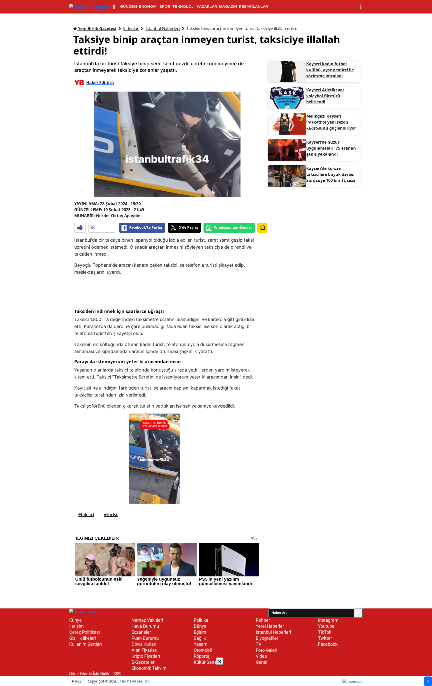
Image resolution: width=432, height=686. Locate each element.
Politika (201, 620)
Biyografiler (267, 638)
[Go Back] (428, 681)
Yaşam (201, 644)
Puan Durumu (145, 638)
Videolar (131, 28)
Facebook (328, 644)
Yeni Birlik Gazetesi (96, 28)
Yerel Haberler (270, 626)
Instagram (328, 620)
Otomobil (203, 650)
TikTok (324, 632)
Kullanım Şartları (85, 644)
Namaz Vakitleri (147, 620)
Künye (75, 620)
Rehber (263, 620)
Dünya (200, 626)
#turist (111, 514)
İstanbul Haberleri (163, 28)
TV (258, 644)
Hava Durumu (145, 626)
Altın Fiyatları (144, 650)
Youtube (326, 626)
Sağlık (200, 638)
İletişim (76, 626)
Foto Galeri (266, 650)
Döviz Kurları (144, 644)
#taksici (86, 514)
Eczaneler (141, 632)
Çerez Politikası (84, 632)
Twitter (325, 638)
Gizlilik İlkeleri (82, 638)
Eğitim (200, 632)
